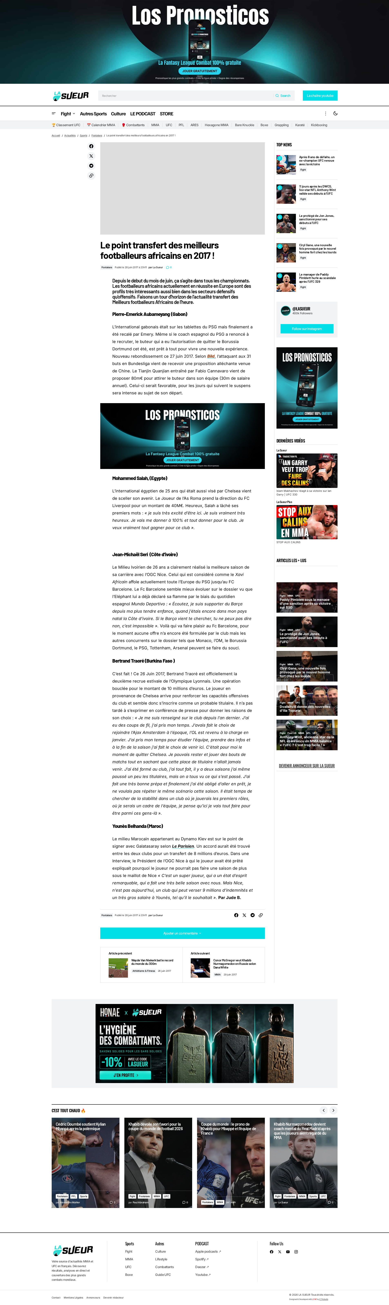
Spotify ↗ (201, 1259)
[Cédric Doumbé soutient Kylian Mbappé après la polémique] (85, 1163)
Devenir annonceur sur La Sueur (307, 765)
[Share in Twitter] (91, 156)
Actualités (70, 135)
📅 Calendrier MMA (101, 125)
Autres (159, 1243)
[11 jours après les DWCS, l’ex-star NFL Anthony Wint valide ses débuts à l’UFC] (286, 194)
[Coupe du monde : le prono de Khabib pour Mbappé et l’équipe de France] (231, 1163)
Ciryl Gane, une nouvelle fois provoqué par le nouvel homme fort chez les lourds (318, 248)
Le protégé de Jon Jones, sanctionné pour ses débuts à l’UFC (316, 219)
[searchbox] (185, 95)
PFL (181, 125)
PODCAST (201, 1243)
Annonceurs (93, 1297)
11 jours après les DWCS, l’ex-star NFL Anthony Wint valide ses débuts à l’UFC (317, 189)
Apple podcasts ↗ (208, 1251)
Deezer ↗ (202, 1267)
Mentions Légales (73, 1297)
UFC (169, 125)
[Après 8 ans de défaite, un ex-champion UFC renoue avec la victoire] (286, 164)
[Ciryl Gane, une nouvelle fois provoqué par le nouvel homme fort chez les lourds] (286, 253)
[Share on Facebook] (91, 146)
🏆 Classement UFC (66, 125)
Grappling (282, 125)
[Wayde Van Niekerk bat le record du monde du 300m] (141, 965)
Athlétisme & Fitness (144, 970)
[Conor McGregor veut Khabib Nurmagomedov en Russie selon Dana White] (224, 965)
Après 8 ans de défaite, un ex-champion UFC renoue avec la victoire (317, 160)
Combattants (164, 1267)
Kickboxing (319, 125)
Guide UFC (163, 1275)
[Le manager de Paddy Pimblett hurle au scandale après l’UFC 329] (286, 282)
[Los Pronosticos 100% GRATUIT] (194, 42)
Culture (160, 1251)
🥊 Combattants (133, 125)
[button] (54, 113)
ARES (194, 125)
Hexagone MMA (216, 125)
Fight (303, 169)
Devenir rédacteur (113, 1297)
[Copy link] (91, 176)
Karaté (299, 125)
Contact (56, 1297)
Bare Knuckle (244, 125)
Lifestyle (161, 1259)
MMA (155, 125)
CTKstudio (323, 1299)
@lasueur (301, 309)
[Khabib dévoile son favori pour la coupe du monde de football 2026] (158, 1163)
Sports (83, 135)
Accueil (56, 135)
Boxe (264, 125)
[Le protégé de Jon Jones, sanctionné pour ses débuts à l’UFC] (286, 223)
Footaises (96, 135)
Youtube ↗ (203, 1275)
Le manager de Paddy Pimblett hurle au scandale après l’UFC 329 (317, 277)
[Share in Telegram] (91, 166)
